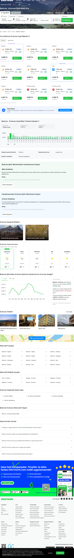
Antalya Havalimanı (63, 510)
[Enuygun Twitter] (67, 499)
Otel (16, 504)
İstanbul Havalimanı (63, 508)
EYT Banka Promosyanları (6, 525)
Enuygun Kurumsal (34, 521)
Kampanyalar (61, 525)
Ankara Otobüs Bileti (34, 508)
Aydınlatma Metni (62, 535)
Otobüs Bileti (33, 504)
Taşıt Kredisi (3, 529)
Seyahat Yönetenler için (35, 525)
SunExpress (3, 510)
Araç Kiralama (47, 504)
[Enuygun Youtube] (72, 499)
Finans (2, 521)
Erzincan (13, 31)
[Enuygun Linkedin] (69, 499)
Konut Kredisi (4, 527)
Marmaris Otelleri (19, 514)
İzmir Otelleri (18, 512)
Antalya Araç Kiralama (49, 512)
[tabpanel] (37, 19)
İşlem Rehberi (62, 529)
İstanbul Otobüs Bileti (34, 507)
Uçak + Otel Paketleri (19, 517)
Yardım (60, 527)
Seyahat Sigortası (19, 527)
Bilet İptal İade (62, 533)
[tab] (5, 12)
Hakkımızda (46, 524)
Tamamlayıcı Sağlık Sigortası (21, 531)
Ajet (2, 512)
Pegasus (3, 508)
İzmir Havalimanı (62, 512)
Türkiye (9, 31)
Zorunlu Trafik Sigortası (20, 525)
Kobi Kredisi (3, 531)
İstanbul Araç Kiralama (49, 507)
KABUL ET (60, 553)
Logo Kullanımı (47, 533)
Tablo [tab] (13, 278)
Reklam (45, 529)
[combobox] (8, 20)
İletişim (45, 525)
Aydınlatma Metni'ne (7, 554)
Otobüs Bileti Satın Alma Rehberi (37, 517)
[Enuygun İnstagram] (64, 499)
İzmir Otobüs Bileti (34, 510)
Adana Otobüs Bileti (34, 514)
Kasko (16, 524)
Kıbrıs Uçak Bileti (4, 514)
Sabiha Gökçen (62, 507)
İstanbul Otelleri (18, 507)
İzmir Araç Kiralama (48, 510)
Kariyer (45, 531)
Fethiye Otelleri (18, 516)
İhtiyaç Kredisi (4, 524)
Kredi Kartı (3, 533)
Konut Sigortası (18, 533)
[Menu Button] (22, 4)
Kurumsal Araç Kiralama (49, 516)
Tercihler (50, 553)
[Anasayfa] (0, 31)
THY (2, 507)
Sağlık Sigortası (18, 529)
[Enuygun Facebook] (61, 499)
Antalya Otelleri (18, 508)
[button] (8, 137)
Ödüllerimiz (46, 535)
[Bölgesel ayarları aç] (14, 4)
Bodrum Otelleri (18, 510)
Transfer (61, 504)
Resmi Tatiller (61, 531)
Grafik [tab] (5, 278)
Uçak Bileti (4, 31)
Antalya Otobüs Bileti (34, 516)
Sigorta (17, 521)
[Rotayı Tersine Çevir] (15, 20)
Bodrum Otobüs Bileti (34, 512)
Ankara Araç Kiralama (49, 508)
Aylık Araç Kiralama (48, 514)
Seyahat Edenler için (34, 524)
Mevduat (3, 535)
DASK (16, 535)
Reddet (24, 554)
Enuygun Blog (61, 524)
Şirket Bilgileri (47, 527)
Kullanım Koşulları (62, 536)
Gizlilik (60, 538)
